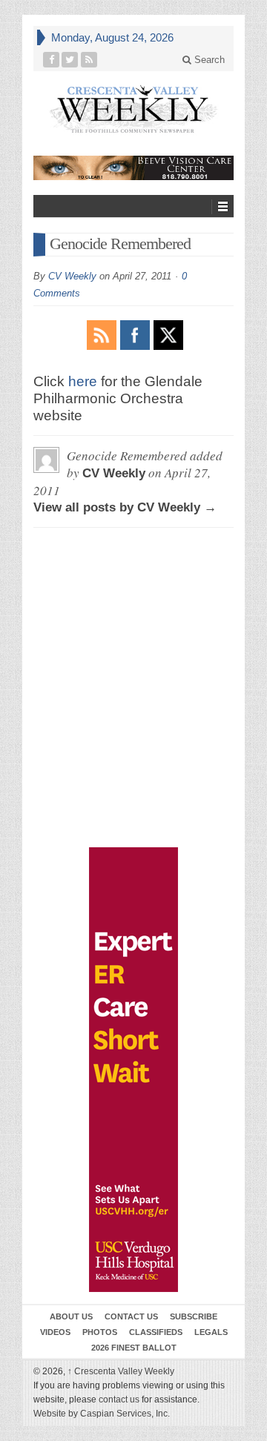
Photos (99, 1332)
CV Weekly (72, 276)
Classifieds (155, 1332)
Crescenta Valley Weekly (120, 1371)
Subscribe (193, 1316)
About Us (71, 1316)
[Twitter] (70, 59)
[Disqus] (133, 606)
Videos (55, 1332)
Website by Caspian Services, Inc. (101, 1413)
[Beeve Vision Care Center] (133, 168)
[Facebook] (51, 59)
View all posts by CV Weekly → (125, 507)
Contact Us (131, 1316)
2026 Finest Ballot (134, 1347)
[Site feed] (89, 59)
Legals (211, 1332)
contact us (119, 1399)
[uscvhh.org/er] (133, 1069)
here (82, 381)
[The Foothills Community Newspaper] (133, 109)
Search (208, 59)
